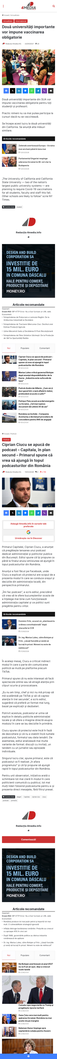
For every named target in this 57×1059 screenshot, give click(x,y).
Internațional (21, 21)
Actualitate (14, 15)
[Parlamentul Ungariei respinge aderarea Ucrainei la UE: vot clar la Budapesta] (9, 162)
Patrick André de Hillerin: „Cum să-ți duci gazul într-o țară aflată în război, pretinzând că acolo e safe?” (36, 391)
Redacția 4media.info (13, 44)
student (19, 207)
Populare (25, 348)
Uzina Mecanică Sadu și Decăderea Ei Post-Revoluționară (28, 331)
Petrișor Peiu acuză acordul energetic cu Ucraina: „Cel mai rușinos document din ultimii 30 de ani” (36, 404)
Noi (8, 348)
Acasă (6, 15)
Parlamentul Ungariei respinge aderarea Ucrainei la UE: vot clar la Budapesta (35, 162)
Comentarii (45, 348)
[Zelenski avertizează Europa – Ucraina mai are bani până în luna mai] (9, 149)
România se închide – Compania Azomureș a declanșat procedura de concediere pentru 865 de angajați (36, 417)
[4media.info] (28, 6)
